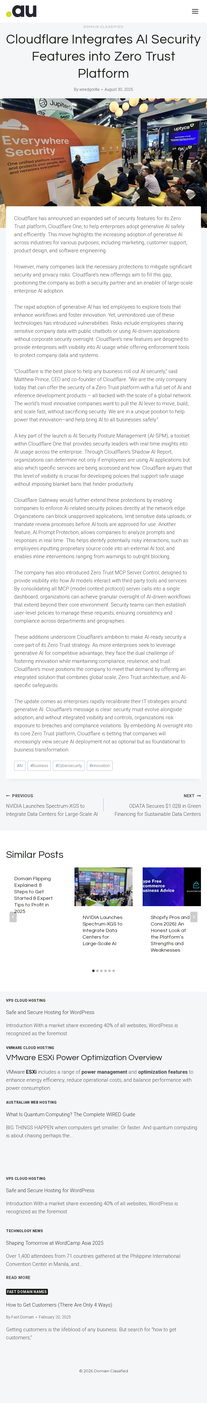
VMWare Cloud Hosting (30, 1048)
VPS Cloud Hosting (26, 1000)
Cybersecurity (69, 765)
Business (39, 765)
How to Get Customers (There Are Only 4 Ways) (59, 1305)
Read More (18, 1277)
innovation (99, 765)
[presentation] (103, 886)
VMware (21, 1072)
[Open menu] (195, 11)
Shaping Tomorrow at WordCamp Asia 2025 (55, 1243)
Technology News (24, 1231)
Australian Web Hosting (31, 1102)
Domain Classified (104, 27)
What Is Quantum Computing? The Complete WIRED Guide (70, 1114)
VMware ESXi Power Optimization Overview (84, 1058)
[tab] (93, 971)
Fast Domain (22, 1317)
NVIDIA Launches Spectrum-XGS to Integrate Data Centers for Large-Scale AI (52, 805)
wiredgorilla (89, 89)
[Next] (193, 917)
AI (20, 765)
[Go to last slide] (13, 917)
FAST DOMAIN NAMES (27, 1292)
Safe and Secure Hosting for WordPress (50, 1012)
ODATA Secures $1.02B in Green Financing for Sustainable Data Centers (158, 805)
